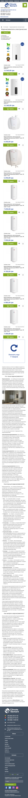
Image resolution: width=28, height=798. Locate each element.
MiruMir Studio (18, 795)
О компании (7, 736)
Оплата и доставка (9, 738)
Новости (7, 750)
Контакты (7, 752)
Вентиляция (7, 758)
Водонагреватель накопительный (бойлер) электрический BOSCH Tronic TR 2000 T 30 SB (14, 205)
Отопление (7, 761)
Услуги (6, 1)
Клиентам (16, 1)
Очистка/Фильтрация (10, 763)
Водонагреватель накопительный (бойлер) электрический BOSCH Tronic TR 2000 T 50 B (14, 299)
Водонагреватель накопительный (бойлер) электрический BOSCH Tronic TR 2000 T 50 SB (14, 237)
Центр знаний (23, 1)
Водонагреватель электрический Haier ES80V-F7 (13, 67)
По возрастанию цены (6, 38)
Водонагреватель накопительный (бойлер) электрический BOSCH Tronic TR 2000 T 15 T (14, 138)
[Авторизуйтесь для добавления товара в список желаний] (19, 73)
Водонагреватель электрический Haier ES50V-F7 (13, 102)
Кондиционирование (9, 760)
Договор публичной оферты (11, 790)
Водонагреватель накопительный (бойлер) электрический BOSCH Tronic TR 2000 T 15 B (14, 174)
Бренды (11, 1)
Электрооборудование (10, 765)
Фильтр (6, 32)
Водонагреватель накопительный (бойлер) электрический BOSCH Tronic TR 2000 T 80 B (14, 330)
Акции (2, 1)
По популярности (5, 36)
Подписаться (10, 784)
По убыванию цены (5, 39)
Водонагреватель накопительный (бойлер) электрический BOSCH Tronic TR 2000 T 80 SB (14, 268)
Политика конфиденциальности (12, 791)
